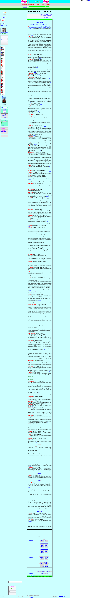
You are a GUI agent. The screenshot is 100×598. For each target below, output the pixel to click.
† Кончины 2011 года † (42, 20)
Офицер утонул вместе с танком (4, 39)
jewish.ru (46, 334)
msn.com (50, 166)
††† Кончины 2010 (42, 14)
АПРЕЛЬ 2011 (39, 473)
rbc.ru (41, 240)
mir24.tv (39, 309)
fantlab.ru (41, 104)
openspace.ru (39, 392)
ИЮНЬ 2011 (39, 444)
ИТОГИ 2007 (4, 110)
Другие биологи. (35, 417)
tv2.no (50, 171)
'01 (5, 120)
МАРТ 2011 (39, 480)
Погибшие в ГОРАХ (41, 26)
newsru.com (43, 427)
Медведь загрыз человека (3, 42)
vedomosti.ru (40, 58)
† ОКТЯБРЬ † (41, 556)
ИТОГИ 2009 (4, 109)
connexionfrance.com (36, 144)
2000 (49, 15)
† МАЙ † (34, 24)
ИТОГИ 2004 (4, 112)
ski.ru (30, 69)
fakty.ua (47, 221)
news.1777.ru (35, 72)
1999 (50, 15)
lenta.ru (30, 102)
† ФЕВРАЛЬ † (43, 24)
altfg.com (30, 179)
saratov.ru (32, 406)
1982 (46, 17)
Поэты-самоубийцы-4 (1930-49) (46, 27)
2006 (51, 14)
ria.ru (47, 422)
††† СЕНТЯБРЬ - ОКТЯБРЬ (41, 571)
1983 (44, 17)
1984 (42, 17)
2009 (46, 14)
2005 (40, 15)
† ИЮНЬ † (31, 24)
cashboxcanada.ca (38, 74)
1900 (43, 28)
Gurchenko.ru (29, 487)
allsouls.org (29, 96)
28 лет (49, 26)
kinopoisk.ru (34, 135)
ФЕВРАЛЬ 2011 (39, 511)
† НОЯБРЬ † (46, 543)
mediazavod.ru (29, 174)
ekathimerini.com (36, 120)
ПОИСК (4, 17)
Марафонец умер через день (3, 38)
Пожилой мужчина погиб (3, 41)
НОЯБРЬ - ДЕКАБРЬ (49, 571)
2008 (47, 14)
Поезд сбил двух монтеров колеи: (4, 40)
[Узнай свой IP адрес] (12, 591)
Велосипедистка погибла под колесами (4, 37)
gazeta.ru (32, 35)
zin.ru (38, 417)
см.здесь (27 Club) (39, 150)
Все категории (47, 20)
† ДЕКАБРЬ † (42, 543)
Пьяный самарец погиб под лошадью (4, 36)
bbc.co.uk (33, 323)
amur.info (42, 453)
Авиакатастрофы (40, 27)
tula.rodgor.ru (42, 527)
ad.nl (47, 176)
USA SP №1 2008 (4, 115)
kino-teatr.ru (37, 67)
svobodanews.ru (29, 459)
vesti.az (28, 164)
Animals (50, 28)
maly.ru (50, 342)
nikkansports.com (30, 263)
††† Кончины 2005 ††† (44, 573)
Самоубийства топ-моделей (31, 27)
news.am (43, 273)
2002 (45, 15)
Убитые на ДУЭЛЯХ (45, 26)
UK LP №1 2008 (4, 117)
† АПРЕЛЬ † (37, 24)
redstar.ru (50, 82)
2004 (42, 15)
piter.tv (28, 256)
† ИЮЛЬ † (46, 544)
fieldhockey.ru (43, 368)
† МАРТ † (40, 24)
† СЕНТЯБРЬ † (46, 556)
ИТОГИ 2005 (4, 111)
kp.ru (49, 371)
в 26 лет (48, 26)
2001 (47, 15)
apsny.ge (30, 290)
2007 (3, 121)
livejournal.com (32, 106)
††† (48, 17)
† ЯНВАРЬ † (47, 24)
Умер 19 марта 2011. (39, 497)
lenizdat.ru (34, 218)
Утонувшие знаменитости (36, 27)
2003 (44, 15)
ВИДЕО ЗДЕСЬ (4, 96)
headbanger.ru (29, 351)
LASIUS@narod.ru (62, 596)
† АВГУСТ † (42, 544)
